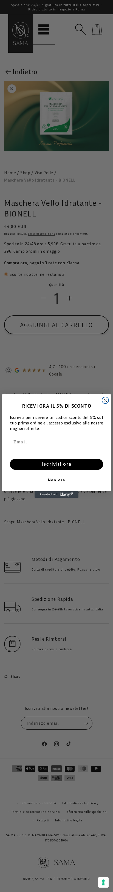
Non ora (56, 480)
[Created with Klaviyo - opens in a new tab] (56, 494)
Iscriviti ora (57, 464)
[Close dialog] (105, 400)
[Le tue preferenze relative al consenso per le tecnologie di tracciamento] (103, 882)
